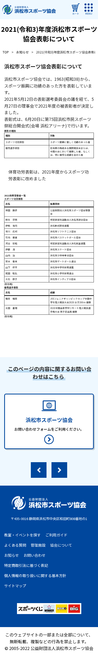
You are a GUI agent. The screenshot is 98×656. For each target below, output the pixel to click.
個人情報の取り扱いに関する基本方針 (35, 575)
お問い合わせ (34, 555)
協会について (61, 545)
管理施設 (38, 545)
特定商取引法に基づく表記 (26, 565)
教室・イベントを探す (22, 534)
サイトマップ (15, 585)
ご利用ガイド (56, 534)
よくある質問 (15, 545)
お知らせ (11, 555)
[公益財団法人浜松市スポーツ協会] (29, 9)
